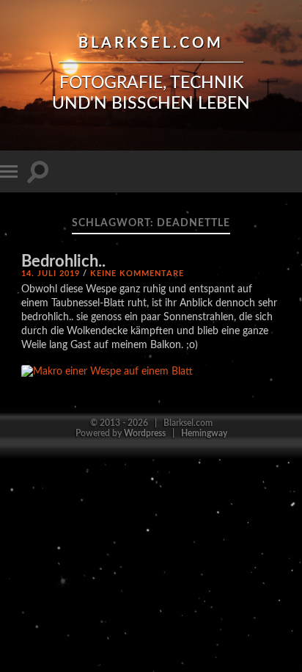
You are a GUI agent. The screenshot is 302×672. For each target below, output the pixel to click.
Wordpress (145, 433)
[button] (107, 372)
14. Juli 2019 (50, 274)
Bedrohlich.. (63, 262)
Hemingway (204, 433)
